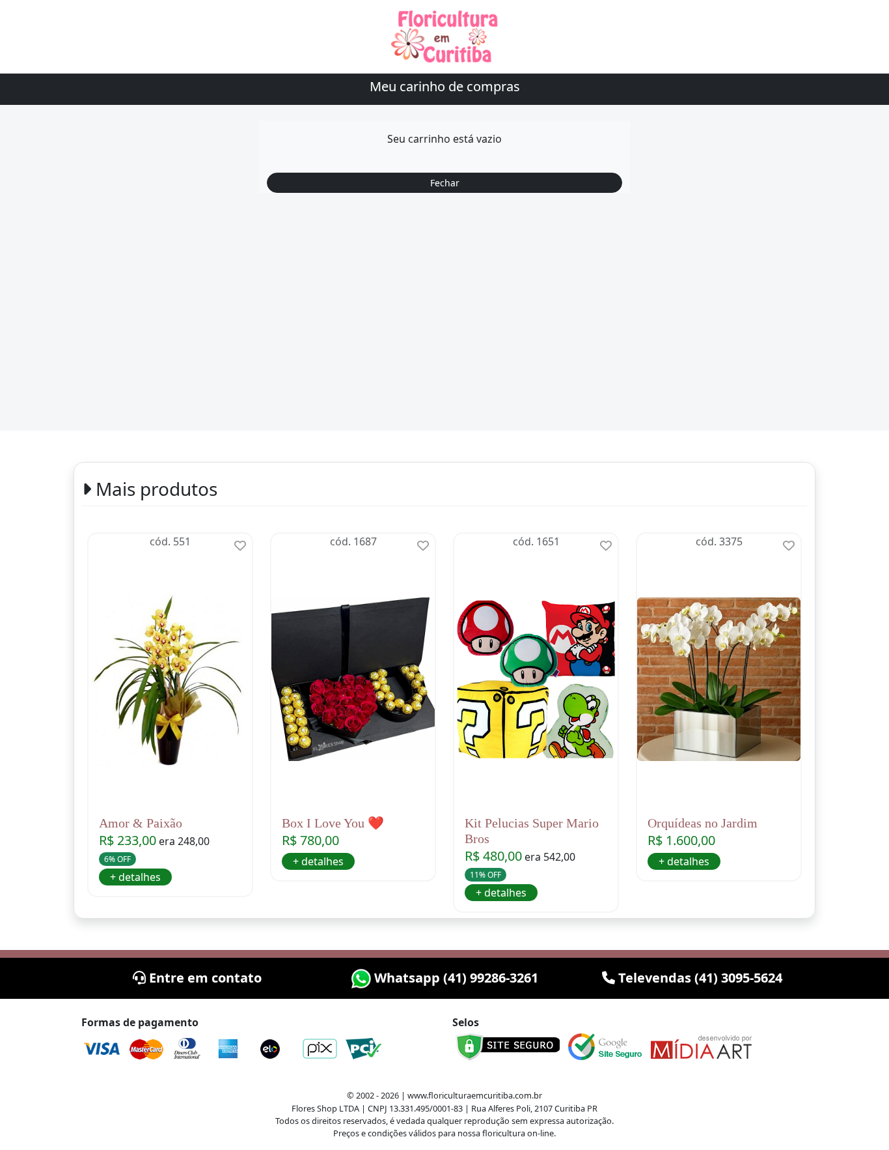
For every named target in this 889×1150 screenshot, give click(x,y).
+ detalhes (135, 877)
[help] (240, 546)
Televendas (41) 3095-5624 (698, 977)
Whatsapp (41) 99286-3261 (454, 977)
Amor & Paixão (140, 823)
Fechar (444, 183)
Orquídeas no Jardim (703, 823)
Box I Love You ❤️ (333, 823)
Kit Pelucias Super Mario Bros (532, 831)
